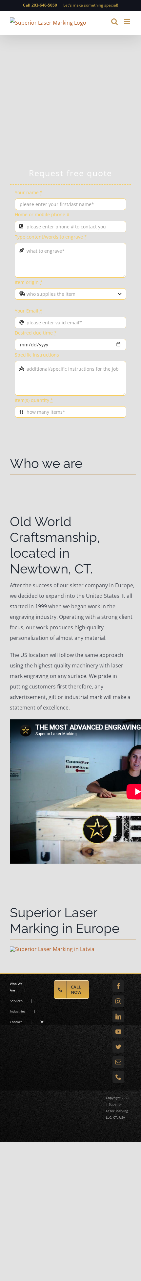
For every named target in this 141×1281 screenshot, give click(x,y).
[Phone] (118, 1077)
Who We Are (16, 986)
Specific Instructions (37, 355)
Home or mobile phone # (42, 214)
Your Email (28, 311)
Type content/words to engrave (51, 237)
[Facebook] (118, 986)
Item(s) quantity (34, 400)
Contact (16, 1021)
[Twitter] (118, 1047)
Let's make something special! (90, 5)
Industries (18, 1011)
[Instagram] (118, 1001)
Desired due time (36, 333)
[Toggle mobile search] (114, 21)
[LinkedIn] (118, 1016)
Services (16, 1000)
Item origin (29, 282)
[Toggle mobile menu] (127, 21)
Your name (29, 192)
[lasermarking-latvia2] (52, 949)
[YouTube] (118, 1031)
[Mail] (118, 1062)
